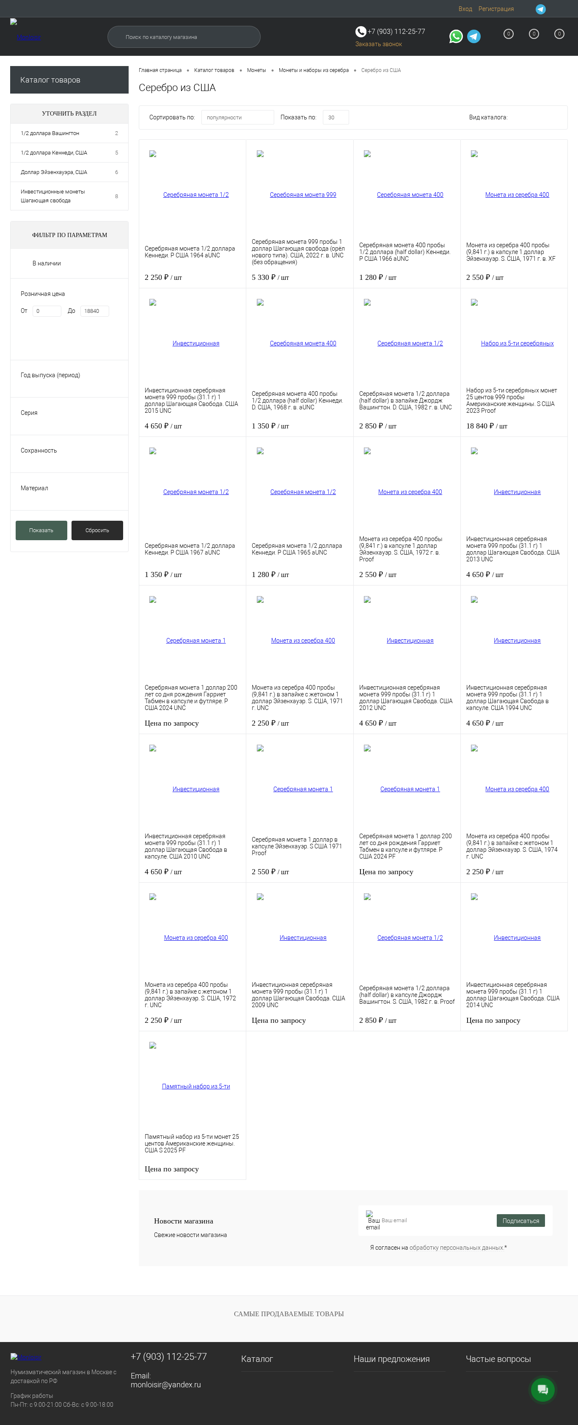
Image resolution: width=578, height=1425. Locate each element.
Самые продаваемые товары (289, 1313)
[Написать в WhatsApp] (456, 38)
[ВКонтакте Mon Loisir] (552, 9)
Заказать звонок (378, 44)
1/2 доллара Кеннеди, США (54, 152)
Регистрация (496, 9)
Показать (41, 530)
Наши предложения (392, 1359)
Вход (465, 9)
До (71, 310)
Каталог (257, 1359)
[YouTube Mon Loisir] (563, 9)
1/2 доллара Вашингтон (50, 133)
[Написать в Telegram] (474, 38)
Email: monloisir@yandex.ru (166, 1380)
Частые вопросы (498, 1359)
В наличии (47, 263)
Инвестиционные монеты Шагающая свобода (53, 196)
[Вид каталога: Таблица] (556, 118)
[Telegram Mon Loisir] (541, 9)
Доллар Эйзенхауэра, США (54, 172)
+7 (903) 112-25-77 (169, 1356)
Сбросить (97, 530)
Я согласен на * (438, 1247)
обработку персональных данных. (457, 1247)
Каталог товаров (50, 79)
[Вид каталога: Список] (538, 118)
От (24, 310)
